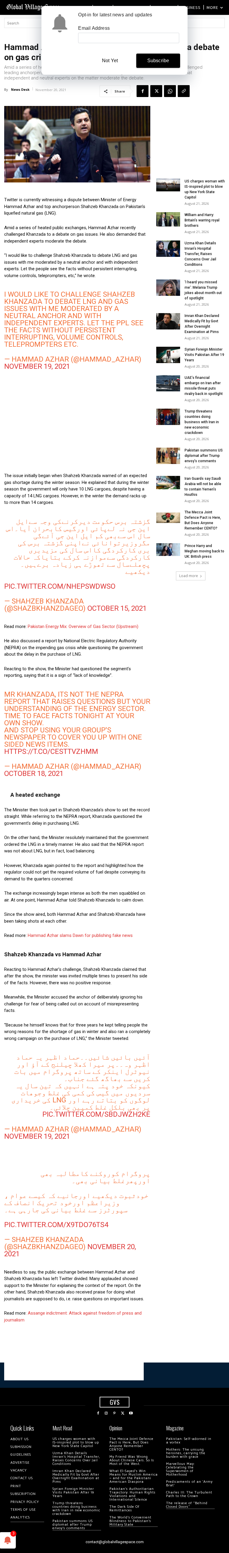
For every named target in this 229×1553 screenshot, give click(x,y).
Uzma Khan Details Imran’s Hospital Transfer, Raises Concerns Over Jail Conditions (200, 254)
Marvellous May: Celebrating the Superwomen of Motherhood (180, 1469)
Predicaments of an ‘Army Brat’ (189, 1483)
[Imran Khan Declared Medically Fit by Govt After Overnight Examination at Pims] (168, 321)
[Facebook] (142, 91)
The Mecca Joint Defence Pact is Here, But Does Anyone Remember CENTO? (131, 1444)
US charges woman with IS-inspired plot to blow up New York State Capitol (75, 1442)
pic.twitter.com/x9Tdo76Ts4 (56, 1225)
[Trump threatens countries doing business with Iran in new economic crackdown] (168, 417)
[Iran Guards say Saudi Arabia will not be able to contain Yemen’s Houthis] (168, 482)
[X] (156, 91)
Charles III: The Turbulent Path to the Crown (189, 1494)
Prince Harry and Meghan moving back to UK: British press (204, 551)
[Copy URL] (184, 91)
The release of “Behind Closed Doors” (187, 1505)
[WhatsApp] (170, 91)
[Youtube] (131, 1413)
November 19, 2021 (37, 366)
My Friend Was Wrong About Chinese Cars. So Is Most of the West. (131, 1460)
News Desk (20, 89)
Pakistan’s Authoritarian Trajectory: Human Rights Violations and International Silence (132, 1494)
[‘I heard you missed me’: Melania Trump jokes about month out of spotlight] (168, 287)
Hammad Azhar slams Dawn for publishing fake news (80, 935)
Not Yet (110, 60)
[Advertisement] (77, 423)
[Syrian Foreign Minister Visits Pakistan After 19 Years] (168, 355)
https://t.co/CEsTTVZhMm (51, 751)
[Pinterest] (114, 1413)
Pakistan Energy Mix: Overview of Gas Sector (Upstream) (83, 626)
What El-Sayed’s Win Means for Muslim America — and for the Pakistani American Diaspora (133, 1476)
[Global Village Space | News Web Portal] (33, 7)
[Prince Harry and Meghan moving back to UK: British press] (168, 549)
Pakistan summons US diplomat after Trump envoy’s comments (204, 455)
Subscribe (158, 60)
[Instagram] (106, 1413)
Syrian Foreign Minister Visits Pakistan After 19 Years (204, 354)
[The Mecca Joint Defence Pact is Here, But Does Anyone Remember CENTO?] (168, 518)
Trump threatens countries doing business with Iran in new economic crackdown (202, 422)
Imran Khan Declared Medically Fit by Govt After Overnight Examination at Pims (75, 1476)
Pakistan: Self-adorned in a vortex (188, 1440)
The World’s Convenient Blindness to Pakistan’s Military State (130, 1521)
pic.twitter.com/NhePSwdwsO (59, 586)
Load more (188, 575)
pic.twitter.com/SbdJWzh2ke (96, 1114)
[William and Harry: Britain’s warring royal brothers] (168, 219)
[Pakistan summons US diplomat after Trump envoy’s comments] (168, 456)
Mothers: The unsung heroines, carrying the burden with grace (185, 1453)
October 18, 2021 (34, 773)
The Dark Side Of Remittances (124, 1508)
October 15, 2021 (117, 608)
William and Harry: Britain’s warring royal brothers (202, 220)
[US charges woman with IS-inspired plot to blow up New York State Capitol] (168, 185)
